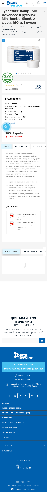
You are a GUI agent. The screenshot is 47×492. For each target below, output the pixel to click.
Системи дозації (9, 432)
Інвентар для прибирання (13, 422)
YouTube (26, 395)
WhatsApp (37, 395)
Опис (6, 146)
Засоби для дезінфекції (12, 408)
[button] (17, 73)
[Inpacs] (23, 467)
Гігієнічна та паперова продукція (16, 413)
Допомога (7, 445)
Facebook (9, 395)
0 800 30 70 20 (24, 375)
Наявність (37, 146)
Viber (31, 395)
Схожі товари (11, 251)
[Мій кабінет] (38, 3)
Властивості (21, 146)
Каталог (5, 403)
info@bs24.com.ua (25, 379)
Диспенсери (7, 418)
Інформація (7, 451)
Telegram (20, 395)
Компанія (6, 438)
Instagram (15, 395)
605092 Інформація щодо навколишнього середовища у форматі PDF (27, 225)
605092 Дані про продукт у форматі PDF (26, 216)
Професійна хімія (9, 427)
